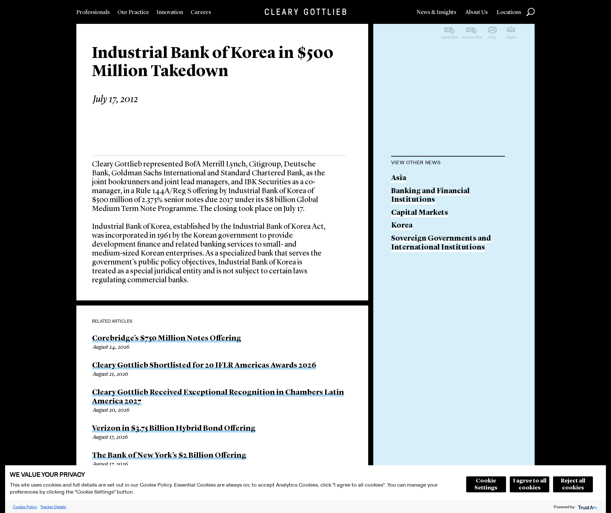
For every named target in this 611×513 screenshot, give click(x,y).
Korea (401, 225)
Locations (509, 12)
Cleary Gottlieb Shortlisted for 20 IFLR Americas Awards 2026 (204, 365)
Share (511, 37)
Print (492, 37)
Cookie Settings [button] (485, 484)
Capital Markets (419, 213)
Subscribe (449, 37)
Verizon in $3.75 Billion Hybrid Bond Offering (174, 428)
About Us (476, 12)
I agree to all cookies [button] (529, 484)
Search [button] (530, 12)
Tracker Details (53, 506)
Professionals (93, 12)
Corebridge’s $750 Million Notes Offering (166, 338)
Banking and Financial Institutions (430, 196)
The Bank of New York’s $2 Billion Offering (169, 456)
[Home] (305, 12)
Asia (398, 178)
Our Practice (133, 12)
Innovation (170, 12)
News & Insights (436, 12)
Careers (201, 12)
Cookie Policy (25, 506)
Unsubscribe (471, 37)
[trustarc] (587, 507)
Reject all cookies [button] (573, 484)
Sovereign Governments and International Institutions (441, 243)
